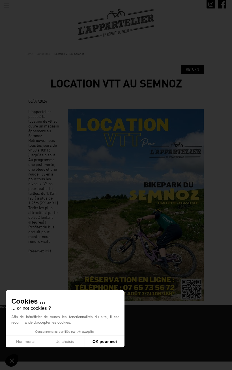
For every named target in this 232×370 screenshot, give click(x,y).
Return (192, 69)
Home (29, 53)
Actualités (43, 53)
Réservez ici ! (39, 250)
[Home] (116, 23)
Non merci (25, 341)
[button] (12, 360)
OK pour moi (105, 341)
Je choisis (65, 341)
